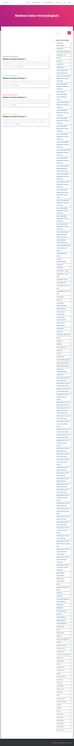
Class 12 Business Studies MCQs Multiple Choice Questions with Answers (63, 168)
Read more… (20, 66)
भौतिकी (58, 695)
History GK (59, 350)
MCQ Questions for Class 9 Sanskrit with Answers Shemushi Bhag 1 (63, 552)
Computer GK (60, 264)
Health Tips (59, 344)
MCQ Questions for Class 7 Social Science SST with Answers (63, 498)
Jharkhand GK (60, 374)
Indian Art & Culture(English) (63, 359)
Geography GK (60, 328)
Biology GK (59, 61)
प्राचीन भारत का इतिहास (61, 676)
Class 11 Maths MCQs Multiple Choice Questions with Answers (63, 129)
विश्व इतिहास (59, 708)
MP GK (58, 584)
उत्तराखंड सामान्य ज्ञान (60, 651)
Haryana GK (59, 341)
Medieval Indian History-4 (14, 116)
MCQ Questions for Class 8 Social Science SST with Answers (63, 530)
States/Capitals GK (61, 620)
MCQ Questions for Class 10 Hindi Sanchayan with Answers (63, 397)
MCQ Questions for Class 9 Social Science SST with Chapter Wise (63, 568)
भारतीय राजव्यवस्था (60, 689)
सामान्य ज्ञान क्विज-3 (60, 720)
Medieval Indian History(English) (10, 56)
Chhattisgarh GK (60, 67)
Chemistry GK (60, 64)
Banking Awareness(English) (63, 51)
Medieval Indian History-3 (14, 97)
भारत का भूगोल (59, 683)
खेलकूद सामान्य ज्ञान (60, 658)
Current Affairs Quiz (48, 2)
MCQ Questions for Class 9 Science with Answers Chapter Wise (63, 560)
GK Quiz (58, 337)
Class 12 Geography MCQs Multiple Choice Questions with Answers (63, 203)
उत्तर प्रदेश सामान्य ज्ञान (61, 648)
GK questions (60, 331)
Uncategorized (60, 626)
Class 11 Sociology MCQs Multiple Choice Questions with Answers (63, 145)
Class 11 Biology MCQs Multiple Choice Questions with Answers (63, 86)
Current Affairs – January (63, 270)
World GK (59, 642)
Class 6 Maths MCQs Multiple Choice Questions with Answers (63, 248)
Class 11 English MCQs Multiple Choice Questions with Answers (63, 113)
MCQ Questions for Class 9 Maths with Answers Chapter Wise (63, 544)
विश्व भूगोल (58, 711)
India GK (59, 353)
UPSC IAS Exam (60, 632)
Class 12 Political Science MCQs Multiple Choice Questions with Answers (63, 235)
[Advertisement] (25, 42)
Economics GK (60, 297)
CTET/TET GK (60, 267)
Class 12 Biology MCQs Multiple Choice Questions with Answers (63, 160)
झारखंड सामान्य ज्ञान (60, 667)
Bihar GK (59, 58)
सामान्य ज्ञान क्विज (60, 714)
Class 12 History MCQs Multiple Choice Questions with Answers (63, 211)
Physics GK (59, 592)
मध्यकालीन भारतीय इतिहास (61, 701)
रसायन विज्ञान (59, 704)
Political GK (59, 596)
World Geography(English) (63, 639)
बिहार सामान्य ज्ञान (60, 679)
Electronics (59, 300)
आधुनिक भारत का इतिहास (61, 645)
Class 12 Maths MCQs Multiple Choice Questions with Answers (63, 219)
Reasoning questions (62, 611)
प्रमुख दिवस (59, 673)
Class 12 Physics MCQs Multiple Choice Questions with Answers (63, 227)
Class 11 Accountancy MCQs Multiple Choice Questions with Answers (63, 79)
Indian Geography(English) (63, 366)
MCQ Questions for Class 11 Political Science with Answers (63, 443)
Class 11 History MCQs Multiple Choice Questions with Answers (63, 121)
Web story (59, 636)
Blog (65, 2)
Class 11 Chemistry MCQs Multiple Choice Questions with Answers (63, 105)
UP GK (58, 629)
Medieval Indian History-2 (14, 78)
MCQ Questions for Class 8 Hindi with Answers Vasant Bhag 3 (63, 511)
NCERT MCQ (58, 2)
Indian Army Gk (60, 356)
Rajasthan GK (60, 607)
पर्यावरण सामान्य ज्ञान (60, 670)
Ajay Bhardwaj (67, 742)
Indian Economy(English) (63, 363)
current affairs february (62, 279)
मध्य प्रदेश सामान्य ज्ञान (61, 698)
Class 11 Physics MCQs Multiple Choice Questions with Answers (63, 137)
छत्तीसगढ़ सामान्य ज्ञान (60, 661)
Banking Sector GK (61, 55)
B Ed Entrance (60, 48)
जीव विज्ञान (58, 664)
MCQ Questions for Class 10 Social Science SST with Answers (63, 424)
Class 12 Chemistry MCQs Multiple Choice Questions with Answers (63, 176)
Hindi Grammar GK (61, 347)
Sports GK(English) (61, 617)
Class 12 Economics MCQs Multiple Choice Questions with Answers (63, 184)
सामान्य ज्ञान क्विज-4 (60, 723)
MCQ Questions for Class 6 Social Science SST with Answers (63, 462)
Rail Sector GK (60, 604)
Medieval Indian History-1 (14, 59)
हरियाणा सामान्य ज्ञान (60, 730)
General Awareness (61, 308)
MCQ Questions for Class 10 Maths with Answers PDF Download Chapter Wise (63, 410)
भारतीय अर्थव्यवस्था (60, 686)
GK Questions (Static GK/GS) (63, 334)
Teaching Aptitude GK (62, 623)
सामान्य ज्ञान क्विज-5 (60, 726)
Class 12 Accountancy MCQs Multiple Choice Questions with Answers (63, 152)
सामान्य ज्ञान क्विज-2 (60, 717)
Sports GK (59, 614)
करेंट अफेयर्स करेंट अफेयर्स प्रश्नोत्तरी (63, 654)
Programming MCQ (35, 2)
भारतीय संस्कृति (59, 692)
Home (28, 2)
